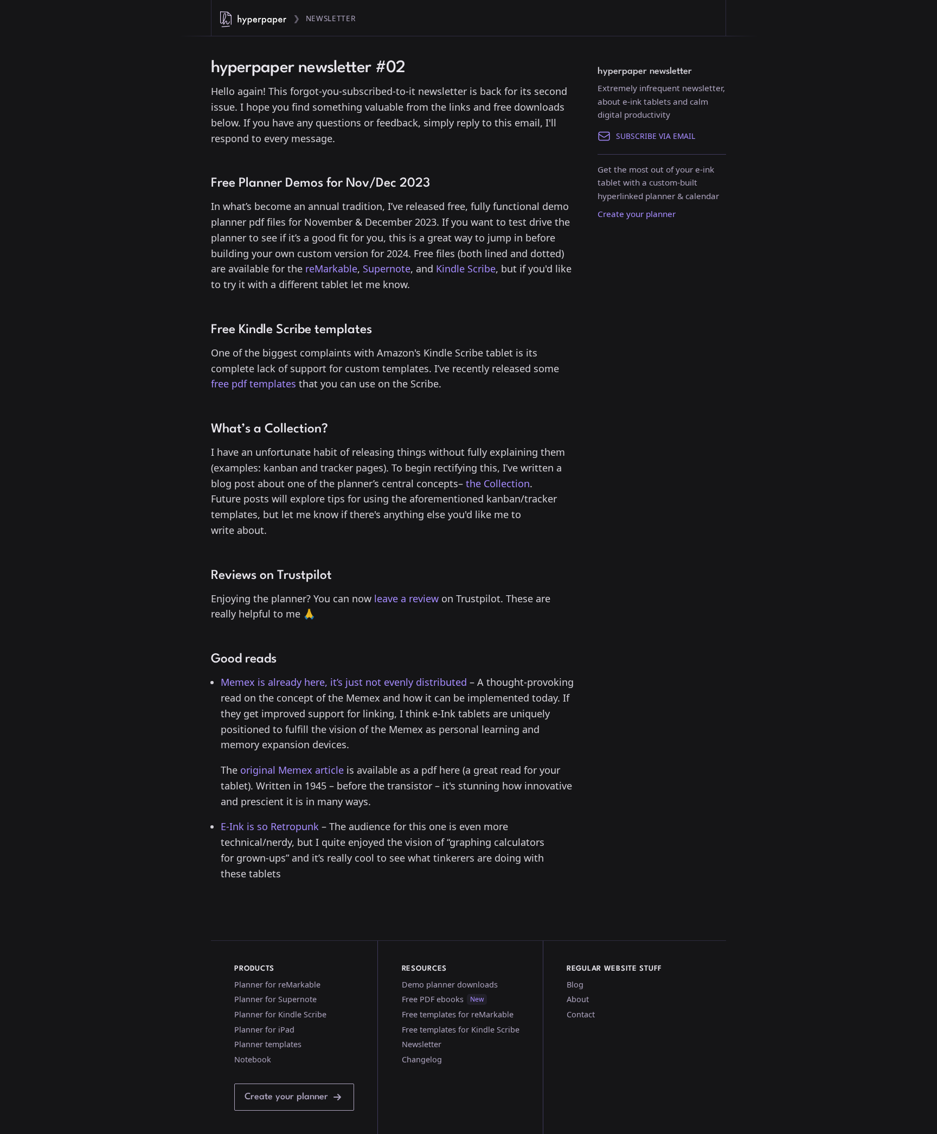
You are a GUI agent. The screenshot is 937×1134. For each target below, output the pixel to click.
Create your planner (637, 213)
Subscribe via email (655, 136)
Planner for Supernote (275, 999)
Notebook (252, 1059)
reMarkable (331, 268)
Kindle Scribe (466, 268)
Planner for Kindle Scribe (280, 1014)
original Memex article (292, 769)
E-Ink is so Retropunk (270, 826)
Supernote (386, 268)
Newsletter (331, 18)
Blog (575, 984)
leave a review (406, 598)
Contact (581, 1014)
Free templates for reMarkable (458, 1014)
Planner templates (267, 1044)
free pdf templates (253, 383)
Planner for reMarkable (277, 984)
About (578, 999)
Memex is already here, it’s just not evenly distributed (344, 682)
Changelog (422, 1059)
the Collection (498, 483)
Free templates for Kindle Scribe (460, 1029)
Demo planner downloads (450, 984)
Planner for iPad (264, 1029)
